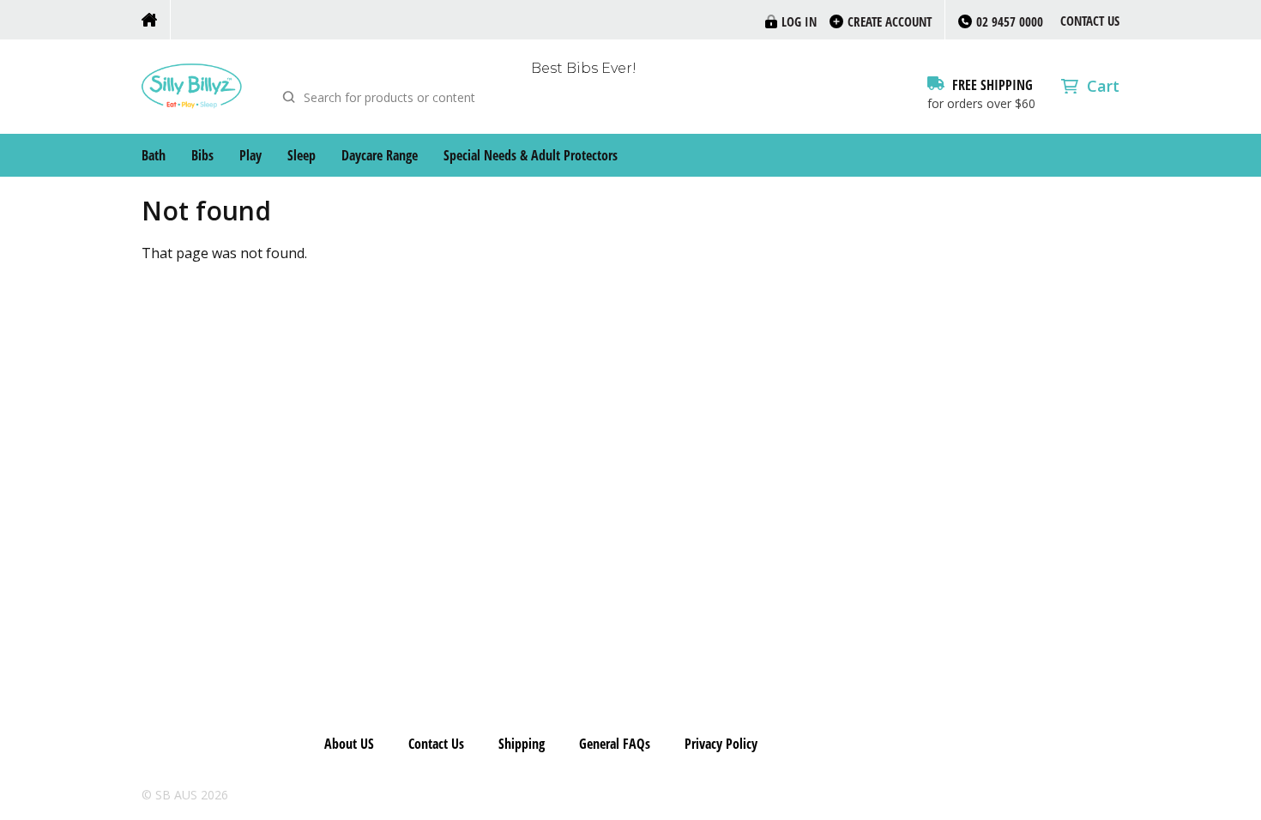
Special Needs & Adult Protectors (530, 155)
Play (250, 155)
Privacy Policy (721, 743)
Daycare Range (379, 155)
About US (349, 743)
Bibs (202, 155)
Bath (154, 155)
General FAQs (614, 743)
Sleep (301, 155)
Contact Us (1089, 20)
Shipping (521, 743)
